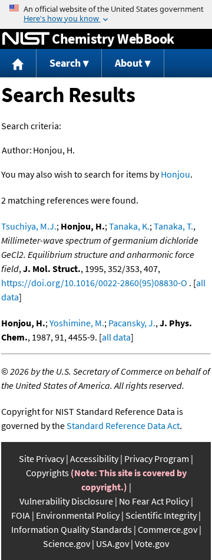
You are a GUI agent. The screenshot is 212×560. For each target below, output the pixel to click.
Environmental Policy (78, 515)
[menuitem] (18, 63)
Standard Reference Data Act (123, 425)
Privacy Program (156, 458)
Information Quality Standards (71, 529)
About (129, 63)
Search (65, 63)
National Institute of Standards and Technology (25, 39)
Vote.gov (152, 543)
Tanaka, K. (129, 226)
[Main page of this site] (18, 63)
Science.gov (66, 543)
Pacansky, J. (131, 323)
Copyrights (47, 473)
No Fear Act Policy (154, 501)
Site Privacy (41, 458)
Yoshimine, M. (76, 323)
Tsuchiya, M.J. (29, 226)
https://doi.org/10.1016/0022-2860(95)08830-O (94, 283)
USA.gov (112, 543)
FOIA (20, 515)
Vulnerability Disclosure (66, 501)
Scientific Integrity (161, 515)
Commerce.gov (167, 529)
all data (116, 337)
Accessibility (94, 458)
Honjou (175, 174)
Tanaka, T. (173, 226)
